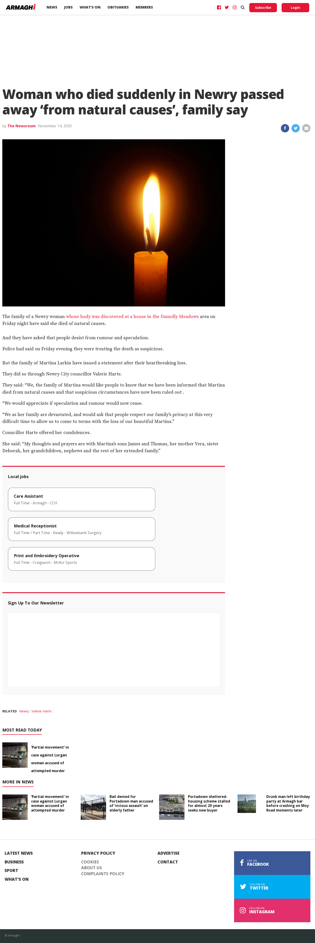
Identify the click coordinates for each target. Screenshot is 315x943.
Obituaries (118, 7)
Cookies (90, 862)
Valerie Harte (41, 711)
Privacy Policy (98, 853)
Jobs (68, 7)
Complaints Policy (102, 874)
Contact (168, 862)
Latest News (19, 853)
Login (295, 7)
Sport (11, 871)
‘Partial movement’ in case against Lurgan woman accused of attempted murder (50, 803)
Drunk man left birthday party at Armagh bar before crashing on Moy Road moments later (288, 803)
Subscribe (263, 7)
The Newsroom (21, 125)
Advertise (168, 853)
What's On (17, 879)
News (52, 7)
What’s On (90, 7)
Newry (24, 711)
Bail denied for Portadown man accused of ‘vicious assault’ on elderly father (131, 803)
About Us (91, 868)
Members (144, 7)
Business (14, 862)
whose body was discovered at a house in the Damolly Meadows (132, 317)
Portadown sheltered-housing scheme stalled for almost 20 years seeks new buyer (209, 803)
